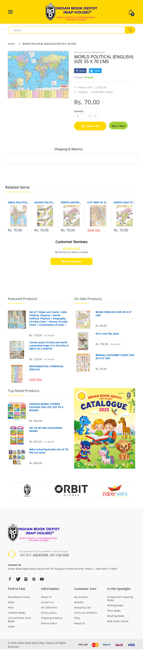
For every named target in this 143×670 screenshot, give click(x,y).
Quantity (78, 111)
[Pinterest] (34, 579)
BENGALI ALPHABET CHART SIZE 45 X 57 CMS (115, 357)
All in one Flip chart (107, 333)
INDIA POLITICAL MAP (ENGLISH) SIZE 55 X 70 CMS (18, 202)
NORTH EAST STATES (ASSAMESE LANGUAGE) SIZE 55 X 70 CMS (124, 202)
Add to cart (92, 126)
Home (11, 43)
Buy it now (118, 126)
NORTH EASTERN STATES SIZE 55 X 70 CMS (71, 202)
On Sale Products (88, 298)
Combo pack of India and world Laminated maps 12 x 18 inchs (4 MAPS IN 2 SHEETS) (49, 345)
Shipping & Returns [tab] (68, 149)
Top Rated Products (23, 390)
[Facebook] (10, 579)
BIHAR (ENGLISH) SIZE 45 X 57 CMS (113, 313)
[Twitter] (18, 579)
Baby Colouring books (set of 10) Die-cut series (49, 451)
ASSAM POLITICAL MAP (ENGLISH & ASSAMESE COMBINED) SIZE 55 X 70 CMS (45, 202)
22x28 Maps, (98, 92)
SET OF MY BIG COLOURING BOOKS (45, 429)
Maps (109, 92)
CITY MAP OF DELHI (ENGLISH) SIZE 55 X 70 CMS (98, 202)
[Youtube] (42, 579)
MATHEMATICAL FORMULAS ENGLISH (46, 368)
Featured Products (22, 298)
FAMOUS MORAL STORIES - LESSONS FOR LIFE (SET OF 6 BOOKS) (46, 407)
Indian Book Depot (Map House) (89, 52)
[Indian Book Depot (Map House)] (71, 11)
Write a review (71, 261)
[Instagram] (26, 579)
